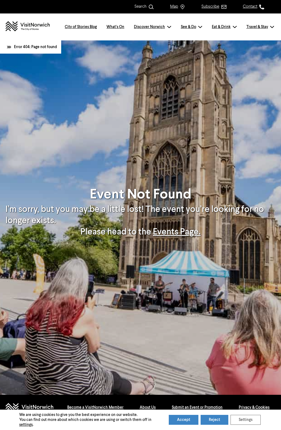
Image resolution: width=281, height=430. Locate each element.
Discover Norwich (149, 27)
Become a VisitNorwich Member (95, 407)
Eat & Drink (221, 27)
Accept (183, 420)
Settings (245, 420)
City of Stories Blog (81, 27)
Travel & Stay (257, 27)
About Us (148, 407)
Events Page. (177, 232)
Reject (214, 420)
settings (26, 425)
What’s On (115, 27)
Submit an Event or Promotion (197, 407)
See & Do (188, 27)
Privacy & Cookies (254, 407)
